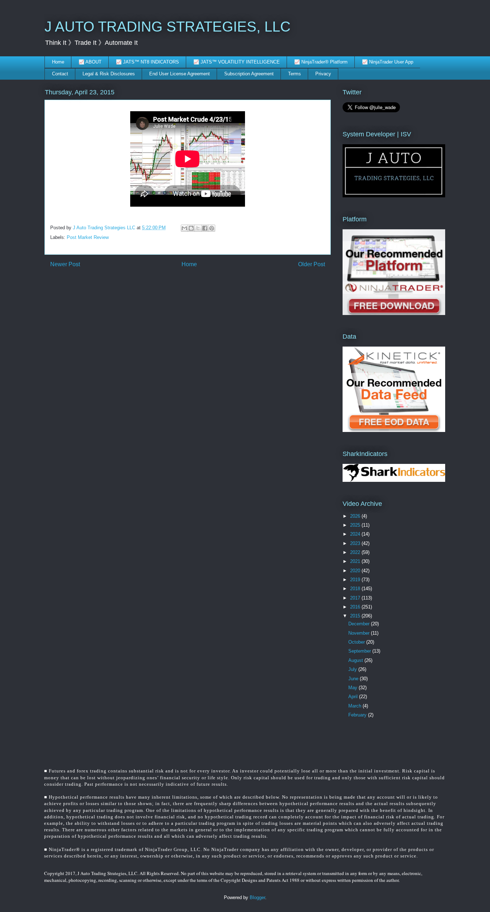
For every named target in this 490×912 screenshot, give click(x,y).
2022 (356, 552)
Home (58, 62)
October (357, 642)
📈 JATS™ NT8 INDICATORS (147, 62)
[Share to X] (198, 228)
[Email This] (184, 228)
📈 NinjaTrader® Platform (321, 62)
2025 (356, 525)
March (355, 706)
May (353, 687)
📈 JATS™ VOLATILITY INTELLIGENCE (236, 62)
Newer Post (65, 264)
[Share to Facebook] (204, 228)
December (359, 623)
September (360, 651)
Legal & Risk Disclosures (109, 73)
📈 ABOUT (90, 62)
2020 (356, 570)
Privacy (323, 73)
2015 (356, 616)
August (356, 660)
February (358, 715)
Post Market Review (88, 237)
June (354, 678)
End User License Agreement (179, 73)
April (353, 696)
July (353, 669)
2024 (356, 534)
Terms (294, 73)
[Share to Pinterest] (211, 228)
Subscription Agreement (249, 73)
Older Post (311, 264)
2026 (356, 516)
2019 (356, 579)
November (359, 633)
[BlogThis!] (191, 228)
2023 (356, 543)
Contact (60, 73)
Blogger (257, 897)
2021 (356, 561)
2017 (356, 598)
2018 (356, 588)
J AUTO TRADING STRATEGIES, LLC (167, 26)
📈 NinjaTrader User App (387, 62)
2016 (356, 607)
